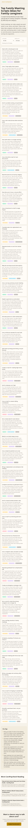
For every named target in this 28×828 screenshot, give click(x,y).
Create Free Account (14, 824)
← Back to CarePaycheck (6, 1)
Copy (25, 48)
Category (4, 38)
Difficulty (17, 38)
